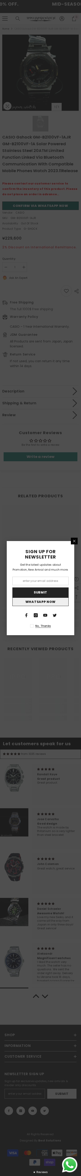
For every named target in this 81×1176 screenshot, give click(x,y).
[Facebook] (26, 615)
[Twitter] (54, 615)
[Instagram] (35, 615)
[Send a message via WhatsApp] (70, 1165)
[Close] (74, 541)
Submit (40, 592)
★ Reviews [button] (40, 1172)
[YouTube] (45, 615)
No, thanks (43, 626)
